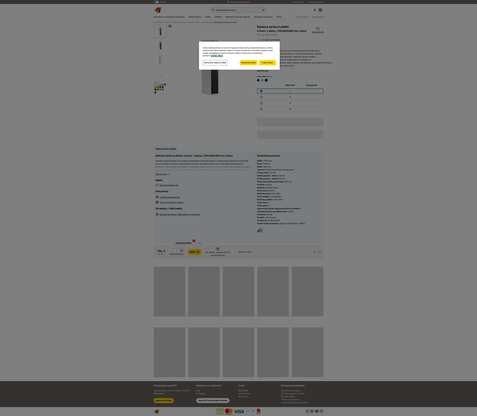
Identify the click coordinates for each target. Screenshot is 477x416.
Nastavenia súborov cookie (215, 63)
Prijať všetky (267, 63)
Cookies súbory (216, 56)
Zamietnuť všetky (248, 63)
